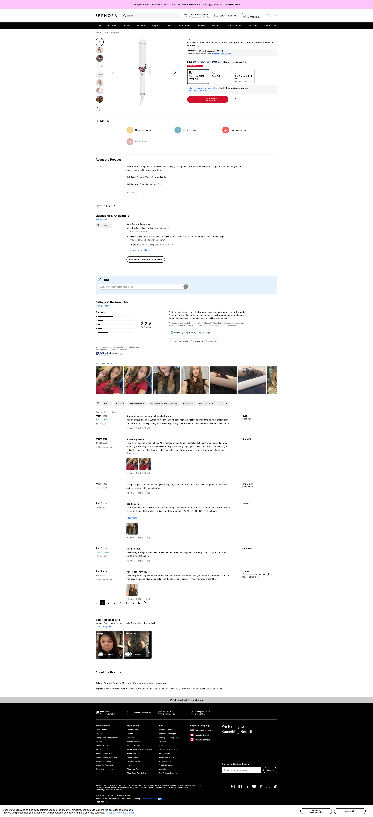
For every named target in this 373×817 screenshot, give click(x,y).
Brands (215, 25)
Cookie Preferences (149, 798)
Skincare (141, 25)
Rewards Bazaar (133, 761)
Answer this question (139, 250)
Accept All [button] (349, 811)
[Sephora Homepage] (106, 15)
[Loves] (268, 15)
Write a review (102, 305)
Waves (228, 53)
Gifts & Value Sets (233, 25)
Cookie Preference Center (120, 812)
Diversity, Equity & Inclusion (106, 757)
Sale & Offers (270, 25)
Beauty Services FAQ (167, 757)
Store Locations (165, 761)
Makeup (126, 25)
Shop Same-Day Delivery (137, 773)
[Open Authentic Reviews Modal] (121, 353)
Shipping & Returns (198, 90)
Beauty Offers (132, 757)
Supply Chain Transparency (107, 737)
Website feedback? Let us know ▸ (186, 700)
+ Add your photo (103, 626)
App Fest (112, 25)
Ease (222, 53)
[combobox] (150, 15)
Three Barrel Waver (189, 688)
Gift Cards (252, 25)
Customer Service (166, 729)
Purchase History (134, 741)
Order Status (132, 737)
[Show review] (109, 380)
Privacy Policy (101, 798)
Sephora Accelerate (103, 761)
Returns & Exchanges (167, 733)
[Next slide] (174, 72)
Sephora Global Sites (104, 753)
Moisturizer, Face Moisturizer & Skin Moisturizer (144, 683)
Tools (104, 32)
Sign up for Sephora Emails (235, 764)
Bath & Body (184, 25)
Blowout (215, 53)
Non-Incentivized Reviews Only (162, 403)
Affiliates (99, 741)
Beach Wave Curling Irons (212, 688)
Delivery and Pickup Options (170, 737)
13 (139, 602)
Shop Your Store (133, 769)
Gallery (130, 733)
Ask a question (209, 51)
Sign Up (270, 770)
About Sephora (102, 729)
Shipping (162, 741)
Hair (170, 25)
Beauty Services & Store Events (139, 749)
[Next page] (144, 602)
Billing (161, 745)
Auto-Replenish (133, 753)
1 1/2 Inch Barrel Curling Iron (139, 688)
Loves (129, 765)
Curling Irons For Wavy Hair (166, 688)
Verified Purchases (137, 403)
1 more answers (137, 244)
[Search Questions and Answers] (98, 225)
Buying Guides (164, 753)
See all (99, 109)
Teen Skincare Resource (168, 773)
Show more (131, 192)
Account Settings (133, 745)
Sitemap (137, 798)
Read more (131, 453)
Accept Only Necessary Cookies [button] (316, 811)
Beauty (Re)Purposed (104, 765)
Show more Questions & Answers (145, 259)
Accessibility (163, 769)
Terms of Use (114, 798)
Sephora (117, 683)
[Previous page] (96, 602)
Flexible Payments (166, 765)
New (99, 25)
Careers (99, 733)
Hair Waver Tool (117, 688)
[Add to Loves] (234, 99)
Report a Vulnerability (104, 769)
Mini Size (201, 25)
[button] (105, 813)
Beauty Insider (132, 729)
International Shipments (168, 749)
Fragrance (156, 25)
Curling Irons (114, 32)
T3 (188, 39)
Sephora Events (102, 745)
